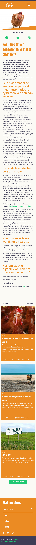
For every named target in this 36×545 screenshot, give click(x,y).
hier (24, 286)
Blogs (6, 515)
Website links (8, 509)
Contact (6, 521)
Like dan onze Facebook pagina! (20, 206)
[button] (28, 4)
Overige (6, 527)
